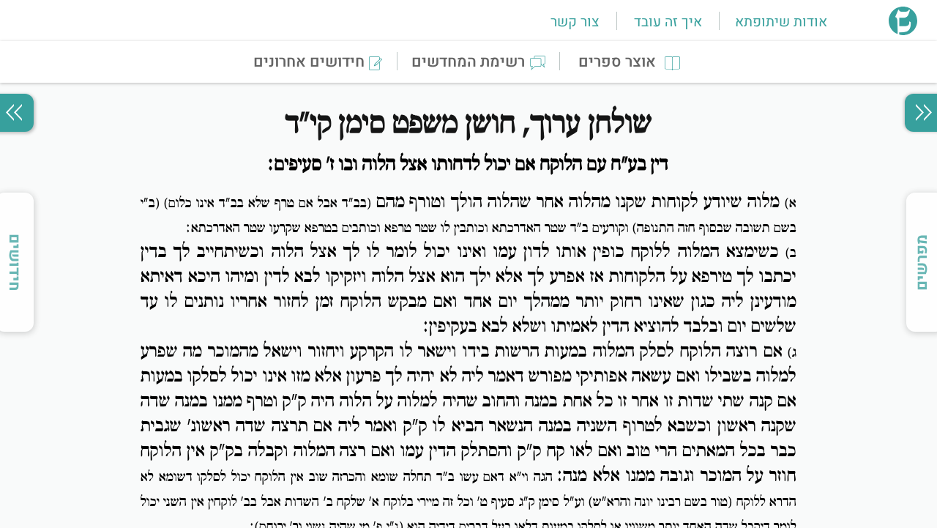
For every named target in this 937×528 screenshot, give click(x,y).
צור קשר (574, 22)
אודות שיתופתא (781, 22)
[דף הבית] (903, 30)
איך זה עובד (668, 22)
